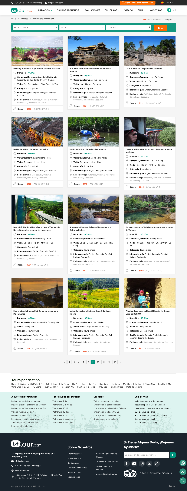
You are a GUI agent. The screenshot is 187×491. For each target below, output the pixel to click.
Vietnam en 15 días (60, 415)
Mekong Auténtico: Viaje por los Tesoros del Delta (36, 68)
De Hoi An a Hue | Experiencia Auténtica (88, 149)
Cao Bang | (105, 384)
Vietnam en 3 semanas (62, 422)
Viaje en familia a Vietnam (22, 412)
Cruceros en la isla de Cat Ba (106, 412)
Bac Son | (82, 387)
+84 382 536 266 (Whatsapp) (28, 3)
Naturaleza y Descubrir (43, 18)
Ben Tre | (93, 387)
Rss (170, 486)
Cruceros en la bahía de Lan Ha (108, 415)
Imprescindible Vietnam (21, 426)
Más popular (92, 97)
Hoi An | (76, 384)
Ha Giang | (117, 384)
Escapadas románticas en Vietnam (26, 419)
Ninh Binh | (47, 384)
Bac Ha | (163, 384)
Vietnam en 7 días (60, 401)
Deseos (24, 18)
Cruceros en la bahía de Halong (108, 405)
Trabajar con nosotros (77, 467)
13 (115, 362)
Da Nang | (66, 384)
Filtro (160, 28)
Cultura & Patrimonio (50, 100)
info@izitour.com (55, 3)
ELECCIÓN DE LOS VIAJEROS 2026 (154, 473)
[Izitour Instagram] (142, 464)
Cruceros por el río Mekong (106, 419)
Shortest (157, 19)
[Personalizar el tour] (182, 480)
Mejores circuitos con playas (24, 415)
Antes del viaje (73, 472)
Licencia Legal (73, 477)
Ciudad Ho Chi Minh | (30, 384)
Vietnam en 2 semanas (62, 419)
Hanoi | (15, 384)
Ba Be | (28, 387)
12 (109, 362)
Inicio (13, 18)
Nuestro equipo (74, 458)
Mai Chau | (129, 384)
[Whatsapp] (182, 463)
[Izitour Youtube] (134, 464)
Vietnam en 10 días (60, 408)
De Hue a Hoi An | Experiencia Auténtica (144, 68)
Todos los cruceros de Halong (107, 401)
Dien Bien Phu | (69, 387)
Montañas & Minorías (106, 261)
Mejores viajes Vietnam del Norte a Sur (28, 408)
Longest (169, 19)
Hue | (84, 384)
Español (169, 3)
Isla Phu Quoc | (118, 387)
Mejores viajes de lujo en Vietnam (26, 401)
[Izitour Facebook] (127, 464)
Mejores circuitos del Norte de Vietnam (28, 405)
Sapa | (57, 384)
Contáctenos (73, 463)
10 (98, 362)
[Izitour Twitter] (149, 464)
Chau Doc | (104, 387)
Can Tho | (93, 384)
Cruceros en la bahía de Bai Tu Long (110, 408)
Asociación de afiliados (106, 474)
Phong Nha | (151, 384)
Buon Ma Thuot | (53, 387)
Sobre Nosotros (74, 453)
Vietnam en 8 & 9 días (62, 405)
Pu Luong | (39, 387)
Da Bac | (140, 384)
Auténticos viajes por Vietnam (24, 422)
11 (104, 362)
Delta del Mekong (135, 387)
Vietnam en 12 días (60, 412)
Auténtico (35, 100)
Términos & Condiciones (107, 461)
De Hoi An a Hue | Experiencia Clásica (30, 149)
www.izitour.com (21, 470)
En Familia (41, 103)
